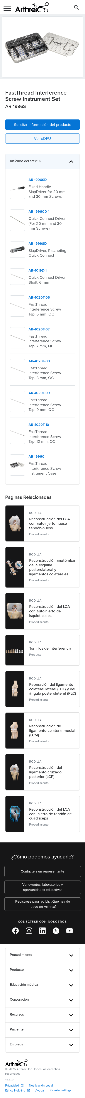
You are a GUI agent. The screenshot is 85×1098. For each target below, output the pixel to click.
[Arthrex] (30, 7)
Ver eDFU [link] (42, 138)
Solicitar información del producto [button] (42, 124)
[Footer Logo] (16, 1062)
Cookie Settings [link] (60, 1090)
